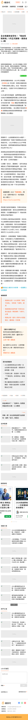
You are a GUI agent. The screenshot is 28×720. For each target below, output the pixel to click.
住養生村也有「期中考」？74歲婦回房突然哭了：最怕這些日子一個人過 (19, 643)
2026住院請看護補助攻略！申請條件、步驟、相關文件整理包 (19, 532)
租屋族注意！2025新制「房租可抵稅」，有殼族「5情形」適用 (15, 303)
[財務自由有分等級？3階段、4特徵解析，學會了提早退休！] (6, 458)
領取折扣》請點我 (9, 353)
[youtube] (25, 702)
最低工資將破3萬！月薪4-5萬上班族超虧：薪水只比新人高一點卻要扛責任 (19, 560)
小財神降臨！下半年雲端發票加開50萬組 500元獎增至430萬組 (19, 541)
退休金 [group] (10, 12)
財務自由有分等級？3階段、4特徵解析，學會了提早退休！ (19, 458)
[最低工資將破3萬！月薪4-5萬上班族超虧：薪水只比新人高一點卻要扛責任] (6, 560)
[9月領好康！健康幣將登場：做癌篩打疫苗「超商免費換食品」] (6, 569)
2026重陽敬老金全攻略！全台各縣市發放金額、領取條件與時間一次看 (19, 588)
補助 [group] (23, 12)
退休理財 (5, 6)
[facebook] (19, 702)
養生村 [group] (3, 12)
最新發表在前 (22, 692)
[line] (22, 702)
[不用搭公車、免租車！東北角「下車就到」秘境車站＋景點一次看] (6, 624)
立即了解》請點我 (9, 340)
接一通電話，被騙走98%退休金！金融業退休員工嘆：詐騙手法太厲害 (19, 439)
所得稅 (23, 395)
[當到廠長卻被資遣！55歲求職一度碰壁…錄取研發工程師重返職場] (6, 597)
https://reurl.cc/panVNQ (11, 200)
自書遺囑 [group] (17, 12)
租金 (12, 395)
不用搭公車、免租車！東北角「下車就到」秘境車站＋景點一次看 (19, 624)
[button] (25, 2)
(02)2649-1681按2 (11, 709)
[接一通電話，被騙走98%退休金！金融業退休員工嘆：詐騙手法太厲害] (6, 439)
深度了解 (20, 516)
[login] (22, 2)
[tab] (11, 521)
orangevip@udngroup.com (14, 706)
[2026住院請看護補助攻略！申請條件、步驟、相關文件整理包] (6, 532)
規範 (2, 685)
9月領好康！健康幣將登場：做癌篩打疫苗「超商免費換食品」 (19, 569)
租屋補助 (5, 395)
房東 (17, 395)
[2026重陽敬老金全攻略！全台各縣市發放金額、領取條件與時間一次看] (6, 588)
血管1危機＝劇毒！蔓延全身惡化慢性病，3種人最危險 (19, 467)
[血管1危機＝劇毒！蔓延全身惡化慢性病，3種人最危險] (6, 467)
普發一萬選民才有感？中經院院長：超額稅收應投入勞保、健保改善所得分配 (19, 652)
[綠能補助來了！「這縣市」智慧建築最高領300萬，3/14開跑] (6, 430)
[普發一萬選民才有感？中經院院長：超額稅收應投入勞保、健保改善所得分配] (6, 652)
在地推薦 (20, 6)
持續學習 (13, 6)
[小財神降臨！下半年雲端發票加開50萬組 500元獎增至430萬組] (6, 541)
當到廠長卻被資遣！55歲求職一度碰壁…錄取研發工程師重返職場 (19, 597)
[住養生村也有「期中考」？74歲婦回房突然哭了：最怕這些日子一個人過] (6, 643)
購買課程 (18, 2)
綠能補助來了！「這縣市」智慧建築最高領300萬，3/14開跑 (19, 430)
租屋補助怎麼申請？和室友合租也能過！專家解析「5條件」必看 (15, 311)
